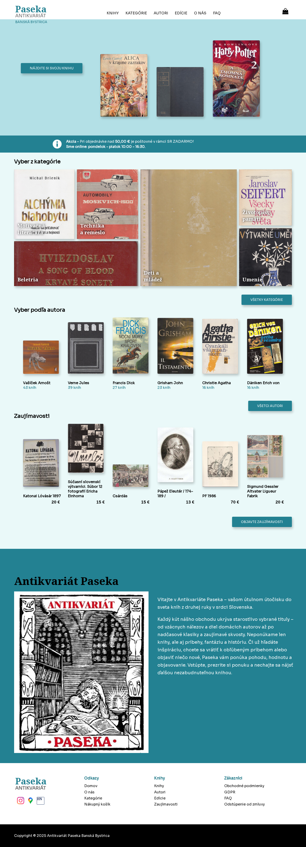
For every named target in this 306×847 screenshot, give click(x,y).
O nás (200, 13)
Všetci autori (270, 406)
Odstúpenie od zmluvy (244, 804)
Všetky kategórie (266, 300)
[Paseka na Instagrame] (20, 802)
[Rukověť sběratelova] (181, 92)
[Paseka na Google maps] (30, 802)
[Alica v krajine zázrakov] (125, 86)
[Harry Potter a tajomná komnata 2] (237, 79)
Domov (90, 786)
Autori (161, 13)
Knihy (113, 13)
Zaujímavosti (166, 804)
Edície (181, 13)
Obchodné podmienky (244, 786)
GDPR (229, 792)
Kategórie (136, 13)
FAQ (217, 13)
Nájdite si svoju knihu (51, 68)
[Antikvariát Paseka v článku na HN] (40, 802)
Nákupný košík (97, 804)
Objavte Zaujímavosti (262, 522)
